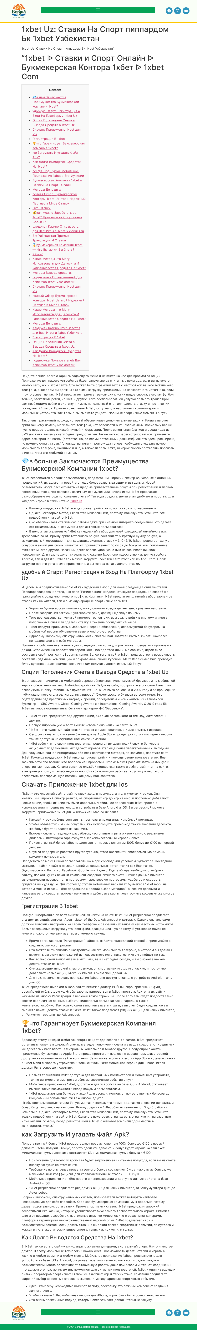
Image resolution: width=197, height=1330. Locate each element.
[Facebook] (169, 10)
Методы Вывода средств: (52, 273)
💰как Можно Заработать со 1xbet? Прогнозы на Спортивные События (57, 217)
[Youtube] (186, 10)
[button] (98, 10)
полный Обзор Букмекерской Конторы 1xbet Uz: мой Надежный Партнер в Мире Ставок (58, 300)
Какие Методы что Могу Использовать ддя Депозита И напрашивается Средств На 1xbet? (59, 314)
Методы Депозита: (47, 189)
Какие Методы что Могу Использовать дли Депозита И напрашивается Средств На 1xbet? (59, 263)
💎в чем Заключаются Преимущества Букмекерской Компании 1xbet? (56, 101)
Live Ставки (42, 208)
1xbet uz (76, 501)
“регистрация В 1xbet (49, 139)
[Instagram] (177, 10)
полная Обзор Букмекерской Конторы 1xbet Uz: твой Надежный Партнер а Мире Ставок (59, 198)
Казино (38, 254)
